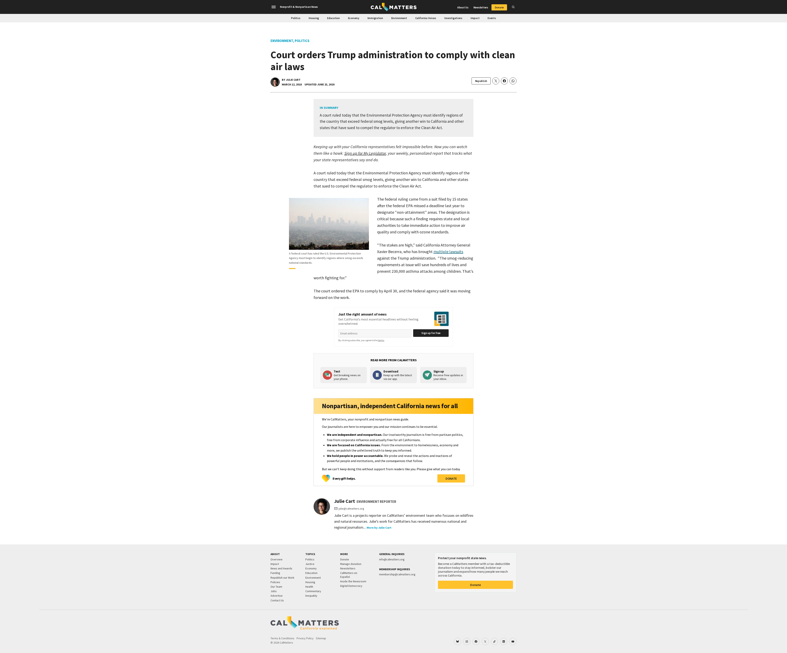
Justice (309, 564)
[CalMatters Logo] (394, 7)
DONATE (451, 478)
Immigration (375, 18)
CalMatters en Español (348, 574)
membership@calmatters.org (397, 574)
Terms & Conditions (282, 638)
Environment (399, 18)
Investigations (453, 18)
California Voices (425, 18)
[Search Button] (513, 7)
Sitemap (321, 638)
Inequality (311, 595)
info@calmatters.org (392, 559)
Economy (353, 18)
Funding (275, 573)
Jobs (274, 591)
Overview (276, 559)
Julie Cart (293, 80)
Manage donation (350, 564)
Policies (275, 582)
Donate (499, 7)
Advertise (277, 595)
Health (309, 586)
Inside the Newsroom (353, 581)
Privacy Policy (305, 638)
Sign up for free (430, 333)
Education (333, 18)
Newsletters (480, 7)
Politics (295, 18)
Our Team (276, 586)
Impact (475, 18)
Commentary (313, 591)
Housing (314, 18)
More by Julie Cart (379, 527)
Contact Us (277, 600)
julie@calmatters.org (351, 508)
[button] (273, 7)
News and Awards (281, 568)
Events (492, 18)
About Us (463, 7)
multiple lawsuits (448, 251)
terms (381, 340)
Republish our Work (282, 577)
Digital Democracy (351, 586)
